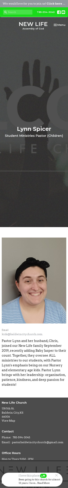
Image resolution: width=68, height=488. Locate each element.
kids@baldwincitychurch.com (22, 334)
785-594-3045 (46, 12)
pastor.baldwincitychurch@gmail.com (37, 442)
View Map (8, 420)
